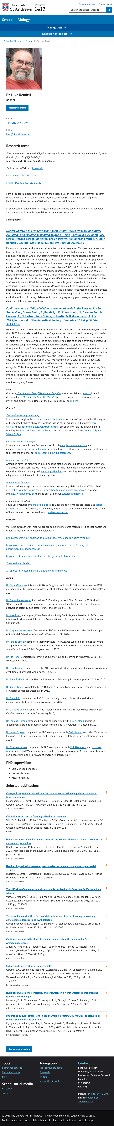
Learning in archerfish (17, 460)
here (75, 400)
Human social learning (17, 482)
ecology (38, 419)
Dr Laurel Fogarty (15, 732)
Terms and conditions (64, 1120)
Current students (88, 4)
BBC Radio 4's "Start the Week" (37, 397)
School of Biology (16, 19)
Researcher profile (17, 107)
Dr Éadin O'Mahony (16, 585)
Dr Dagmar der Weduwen (19, 630)
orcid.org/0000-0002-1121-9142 (23, 182)
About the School (49, 1081)
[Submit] (109, 10)
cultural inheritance (72, 493)
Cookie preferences (12, 1120)
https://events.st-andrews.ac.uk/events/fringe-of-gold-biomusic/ (40, 556)
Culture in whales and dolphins (22, 441)
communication (51, 419)
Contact (84, 1063)
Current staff (105, 4)
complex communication (73, 445)
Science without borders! (18, 563)
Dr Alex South (13, 615)
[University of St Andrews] (24, 7)
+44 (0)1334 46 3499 (17, 122)
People (29, 41)
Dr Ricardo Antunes (16, 747)
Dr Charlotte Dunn (16, 709)
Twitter (5, 1093)
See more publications (19, 1049)
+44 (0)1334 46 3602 (97, 1093)
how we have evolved (23, 493)
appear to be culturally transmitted (39, 426)
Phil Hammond (78, 747)
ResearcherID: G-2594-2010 (21, 175)
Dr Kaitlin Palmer (15, 687)
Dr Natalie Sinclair (16, 641)
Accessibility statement (37, 1120)
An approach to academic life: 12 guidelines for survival (36, 570)
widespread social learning (32, 449)
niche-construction (58, 512)
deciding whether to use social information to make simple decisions (46, 490)
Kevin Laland (77, 720)
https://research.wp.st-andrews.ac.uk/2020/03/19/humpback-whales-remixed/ (48, 537)
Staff (4, 1076)
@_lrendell (37, 168)
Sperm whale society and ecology (23, 415)
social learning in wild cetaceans (52, 452)
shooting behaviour (51, 471)
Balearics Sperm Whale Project (36, 430)
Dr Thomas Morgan (16, 720)
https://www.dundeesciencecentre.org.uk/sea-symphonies (37, 545)
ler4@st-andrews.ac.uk (18, 134)
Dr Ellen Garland (15, 679)
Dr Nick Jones (13, 656)
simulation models (41, 504)
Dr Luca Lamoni (14, 668)
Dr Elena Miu (13, 698)
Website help (86, 1120)
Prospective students (51, 1067)
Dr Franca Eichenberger (18, 600)
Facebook (7, 1088)
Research (45, 1072)
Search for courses (12, 1067)
